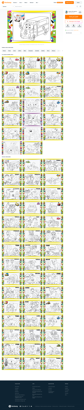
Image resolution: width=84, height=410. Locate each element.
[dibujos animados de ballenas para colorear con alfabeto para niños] (12, 363)
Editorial (31, 2)
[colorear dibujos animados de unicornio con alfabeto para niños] (32, 250)
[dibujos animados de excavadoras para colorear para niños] (53, 63)
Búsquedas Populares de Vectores (37, 392)
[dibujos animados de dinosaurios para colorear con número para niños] (53, 91)
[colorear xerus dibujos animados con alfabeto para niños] (32, 264)
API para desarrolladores (20, 394)
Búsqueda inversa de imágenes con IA (19, 397)
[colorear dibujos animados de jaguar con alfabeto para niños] (32, 236)
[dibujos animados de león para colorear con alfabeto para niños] (32, 321)
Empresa (16, 391)
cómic (14, 50)
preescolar (31, 50)
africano (53, 50)
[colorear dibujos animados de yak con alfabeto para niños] (53, 250)
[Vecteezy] (6, 2)
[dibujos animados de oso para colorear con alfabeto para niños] (53, 264)
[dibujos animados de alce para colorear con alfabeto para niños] (32, 222)
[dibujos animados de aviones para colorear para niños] (53, 77)
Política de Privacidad (62, 406)
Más (37, 2)
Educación (17, 393)
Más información (69, 32)
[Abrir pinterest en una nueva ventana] (25, 406)
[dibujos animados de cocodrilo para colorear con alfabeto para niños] (12, 193)
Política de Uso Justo (70, 406)
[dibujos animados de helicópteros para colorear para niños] (53, 105)
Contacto (50, 388)
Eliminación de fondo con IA (20, 399)
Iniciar (78, 2)
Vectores (15, 2)
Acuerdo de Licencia (36, 386)
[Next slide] (61, 50)
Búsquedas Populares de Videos (37, 397)
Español (66, 388)
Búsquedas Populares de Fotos (37, 395)
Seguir (80, 12)
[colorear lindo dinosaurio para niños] (12, 119)
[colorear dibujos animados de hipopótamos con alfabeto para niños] (53, 292)
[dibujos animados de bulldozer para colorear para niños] (12, 105)
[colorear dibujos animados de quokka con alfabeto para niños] (32, 349)
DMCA (33, 388)
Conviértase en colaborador (51, 392)
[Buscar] (77, 6)
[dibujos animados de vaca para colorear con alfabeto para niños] (32, 335)
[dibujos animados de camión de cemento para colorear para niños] (32, 77)
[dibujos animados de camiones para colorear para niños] (12, 77)
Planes (55, 2)
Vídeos (25, 2)
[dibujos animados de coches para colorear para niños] (12, 91)
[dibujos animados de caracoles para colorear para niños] (12, 292)
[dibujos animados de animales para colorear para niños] (32, 105)
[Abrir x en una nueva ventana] (29, 406)
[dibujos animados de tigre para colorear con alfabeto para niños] (53, 335)
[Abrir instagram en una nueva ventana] (22, 406)
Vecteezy (16, 388)
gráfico (19, 50)
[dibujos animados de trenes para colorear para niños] (32, 63)
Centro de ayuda (51, 386)
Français (66, 393)
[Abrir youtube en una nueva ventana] (31, 406)
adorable (37, 50)
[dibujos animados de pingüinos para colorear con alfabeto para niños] (53, 236)
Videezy (16, 389)
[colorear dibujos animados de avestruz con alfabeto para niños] (12, 335)
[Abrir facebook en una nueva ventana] (20, 406)
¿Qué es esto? (76, 30)
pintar (9, 50)
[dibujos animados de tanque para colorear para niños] (53, 349)
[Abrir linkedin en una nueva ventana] (23, 406)
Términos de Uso (55, 406)
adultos (43, 50)
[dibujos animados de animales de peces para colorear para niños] (32, 119)
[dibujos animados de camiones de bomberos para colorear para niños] (12, 63)
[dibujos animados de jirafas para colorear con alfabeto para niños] (32, 179)
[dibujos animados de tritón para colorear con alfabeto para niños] (32, 363)
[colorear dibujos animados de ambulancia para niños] (12, 165)
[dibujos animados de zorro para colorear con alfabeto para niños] (12, 349)
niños (25, 50)
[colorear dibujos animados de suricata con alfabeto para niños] (12, 264)
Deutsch (66, 391)
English (66, 386)
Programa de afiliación (36, 389)
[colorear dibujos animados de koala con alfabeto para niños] (12, 222)
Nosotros (50, 389)
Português (67, 389)
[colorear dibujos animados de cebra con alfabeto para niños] (53, 165)
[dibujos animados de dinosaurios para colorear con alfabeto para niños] (12, 236)
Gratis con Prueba (73, 17)
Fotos (20, 2)
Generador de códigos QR (20, 400)
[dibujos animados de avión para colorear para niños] (32, 91)
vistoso (4, 50)
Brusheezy (17, 386)
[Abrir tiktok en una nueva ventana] (27, 406)
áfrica (48, 50)
